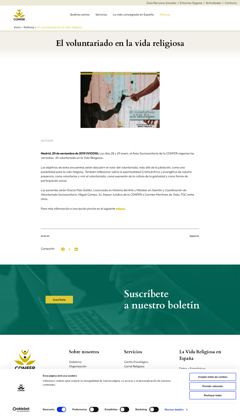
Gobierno (75, 362)
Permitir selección (212, 386)
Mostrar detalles (174, 409)
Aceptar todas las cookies (212, 376)
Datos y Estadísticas (192, 368)
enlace (120, 208)
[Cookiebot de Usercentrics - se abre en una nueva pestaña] (21, 409)
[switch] (94, 409)
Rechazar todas (213, 395)
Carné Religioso (134, 366)
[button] (63, 249)
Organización (78, 366)
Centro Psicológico (136, 362)
